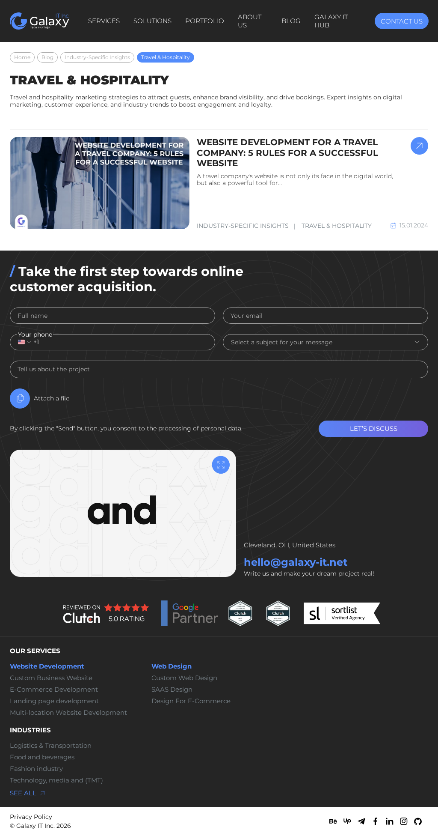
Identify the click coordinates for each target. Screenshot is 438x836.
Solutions (152, 21)
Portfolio (204, 21)
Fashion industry (36, 769)
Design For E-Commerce (191, 701)
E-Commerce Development (54, 689)
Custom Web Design (184, 678)
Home (22, 57)
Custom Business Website (51, 678)
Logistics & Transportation (51, 745)
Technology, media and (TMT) (56, 780)
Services (104, 21)
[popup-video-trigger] (221, 465)
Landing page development (54, 701)
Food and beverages (42, 757)
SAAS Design (171, 689)
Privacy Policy (31, 817)
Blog (291, 21)
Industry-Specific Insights (97, 57)
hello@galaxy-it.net (295, 562)
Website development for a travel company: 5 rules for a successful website (287, 152)
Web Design (171, 666)
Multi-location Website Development (68, 713)
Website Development (47, 666)
